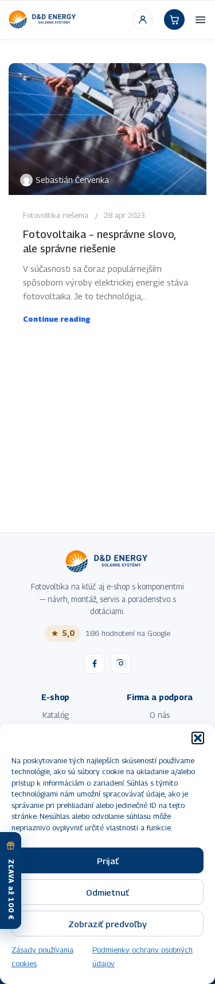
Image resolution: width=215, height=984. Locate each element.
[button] (198, 738)
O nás (160, 715)
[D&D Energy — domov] (43, 19)
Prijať (108, 861)
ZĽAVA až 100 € (11, 889)
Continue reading (57, 318)
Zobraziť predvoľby (107, 924)
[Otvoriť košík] (174, 19)
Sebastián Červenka (72, 180)
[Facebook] (94, 663)
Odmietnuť (107, 892)
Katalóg (55, 715)
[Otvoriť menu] (200, 19)
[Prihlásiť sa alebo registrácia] (143, 19)
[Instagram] (121, 663)
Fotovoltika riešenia (55, 215)
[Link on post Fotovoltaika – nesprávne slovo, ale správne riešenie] (107, 129)
